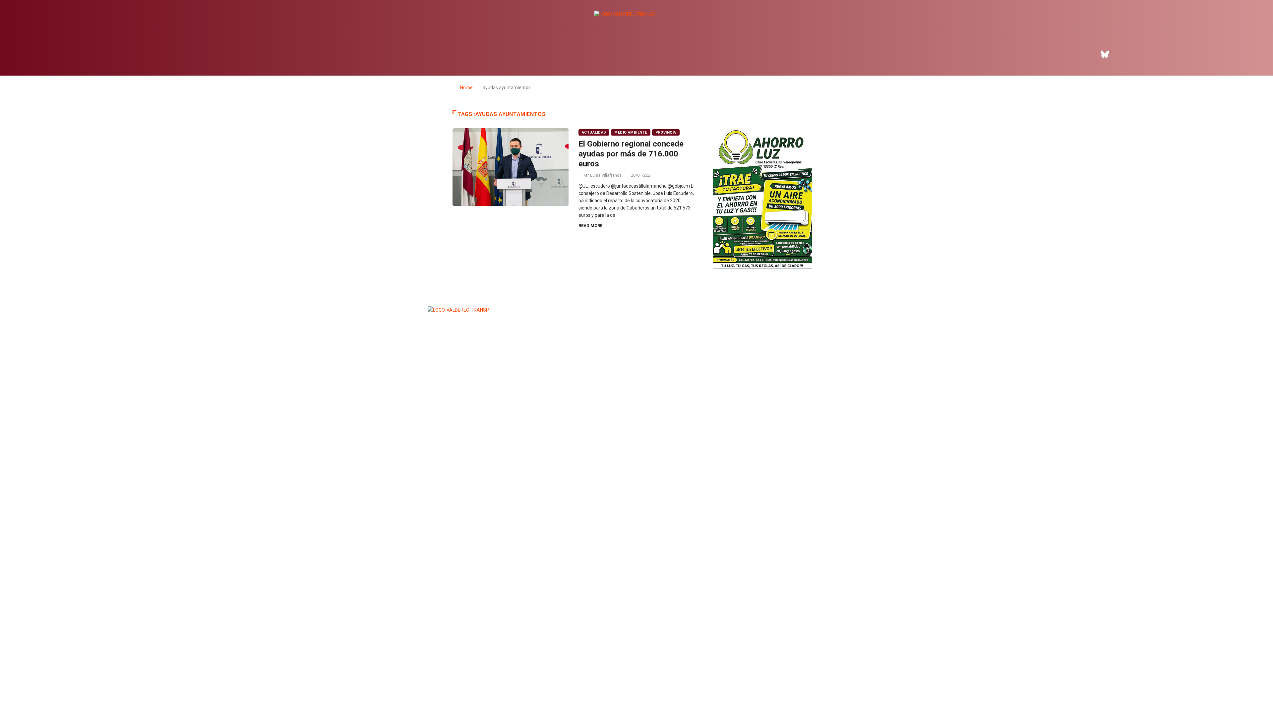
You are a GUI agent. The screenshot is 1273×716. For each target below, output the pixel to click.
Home (466, 87)
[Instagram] (1123, 54)
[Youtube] (1141, 54)
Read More (590, 225)
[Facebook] (1086, 54)
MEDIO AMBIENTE (630, 132)
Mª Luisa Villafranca (602, 175)
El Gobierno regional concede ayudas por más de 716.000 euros (631, 153)
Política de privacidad (635, 415)
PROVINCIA (665, 132)
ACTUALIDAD (594, 132)
